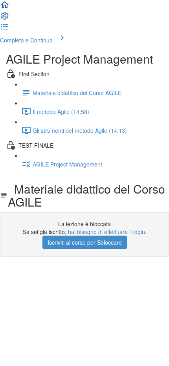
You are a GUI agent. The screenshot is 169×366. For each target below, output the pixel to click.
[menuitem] (4, 18)
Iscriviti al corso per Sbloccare (85, 242)
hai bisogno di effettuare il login (106, 232)
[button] (4, 7)
